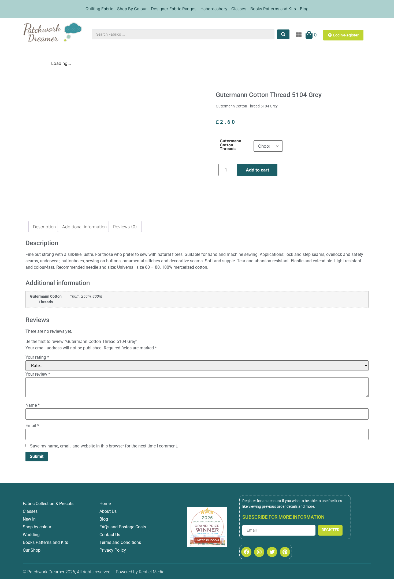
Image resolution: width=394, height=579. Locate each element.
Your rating (37, 357)
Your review (37, 374)
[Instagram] (259, 552)
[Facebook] (246, 552)
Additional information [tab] (84, 226)
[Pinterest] (285, 552)
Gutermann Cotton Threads (230, 145)
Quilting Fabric (99, 8)
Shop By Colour (132, 8)
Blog (304, 8)
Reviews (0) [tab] (125, 226)
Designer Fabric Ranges (173, 8)
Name (32, 405)
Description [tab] (44, 226)
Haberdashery (213, 8)
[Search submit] (283, 34)
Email (32, 426)
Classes (238, 8)
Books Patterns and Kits (273, 8)
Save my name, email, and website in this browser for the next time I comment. (104, 446)
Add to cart (257, 170)
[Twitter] (272, 552)
